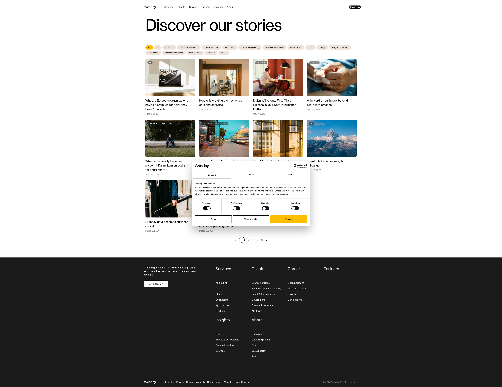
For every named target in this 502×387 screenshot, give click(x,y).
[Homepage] (150, 7)
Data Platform (195, 52)
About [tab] (290, 174)
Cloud (310, 47)
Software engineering (250, 47)
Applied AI (221, 282)
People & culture (211, 47)
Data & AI (169, 47)
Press (255, 356)
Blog (217, 333)
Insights (218, 6)
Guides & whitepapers (227, 339)
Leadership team (261, 339)
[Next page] (266, 240)
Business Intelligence (174, 52)
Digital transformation (189, 47)
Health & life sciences (263, 294)
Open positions (296, 282)
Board (255, 345)
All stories (257, 310)
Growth (292, 294)
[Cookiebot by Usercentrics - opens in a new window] (295, 166)
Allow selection (251, 219)
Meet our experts (297, 288)
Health (224, 52)
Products (220, 310)
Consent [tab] (212, 175)
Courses (220, 350)
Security (211, 52)
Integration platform (340, 47)
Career (193, 6)
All (149, 47)
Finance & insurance (262, 305)
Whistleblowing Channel (237, 382)
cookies (206, 188)
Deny (213, 219)
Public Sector (295, 47)
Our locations (295, 299)
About (230, 6)
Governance (153, 52)
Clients (181, 6)
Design (322, 47)
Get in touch (155, 284)
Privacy (180, 382)
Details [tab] (251, 174)
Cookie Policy (193, 382)
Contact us (355, 7)
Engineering (221, 299)
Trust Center (167, 382)
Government (258, 299)
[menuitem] (168, 7)
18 (262, 240)
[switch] (236, 208)
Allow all (289, 219)
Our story (257, 333)
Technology (229, 47)
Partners (205, 6)
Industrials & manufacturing (266, 288)
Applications (222, 305)
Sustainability (259, 350)
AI (158, 47)
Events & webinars (225, 345)
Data (218, 288)
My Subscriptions (212, 382)
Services (168, 6)
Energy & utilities (261, 282)
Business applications (275, 47)
